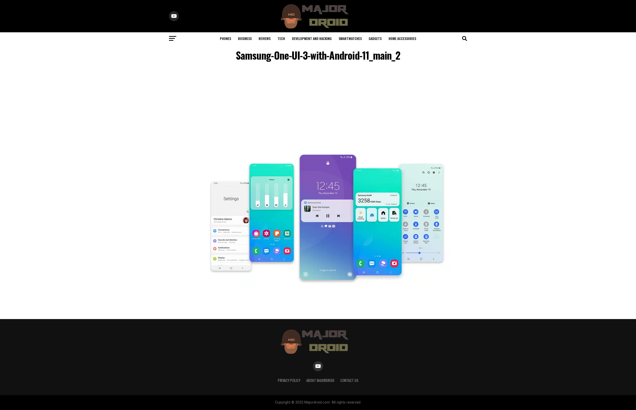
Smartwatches (350, 38)
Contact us (349, 380)
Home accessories (402, 38)
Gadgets (375, 38)
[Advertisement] (318, 105)
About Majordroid (320, 380)
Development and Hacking (312, 38)
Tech (281, 38)
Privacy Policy (289, 380)
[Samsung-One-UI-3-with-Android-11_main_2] (328, 286)
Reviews (265, 38)
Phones (225, 38)
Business (245, 38)
